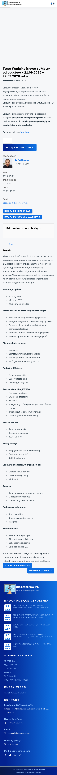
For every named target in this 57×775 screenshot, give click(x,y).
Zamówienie (10, 668)
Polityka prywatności (16, 680)
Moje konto (10, 665)
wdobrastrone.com (35, 772)
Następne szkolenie (39, 571)
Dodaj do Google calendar (22, 217)
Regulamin (10, 676)
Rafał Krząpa (22, 160)
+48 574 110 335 (15, 723)
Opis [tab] (11, 244)
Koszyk (8, 672)
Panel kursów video (15, 693)
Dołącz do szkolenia (19, 147)
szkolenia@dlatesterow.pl (15, 203)
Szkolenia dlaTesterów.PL (35, 769)
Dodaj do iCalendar (17, 211)
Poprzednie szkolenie (19, 565)
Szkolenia (9, 661)
